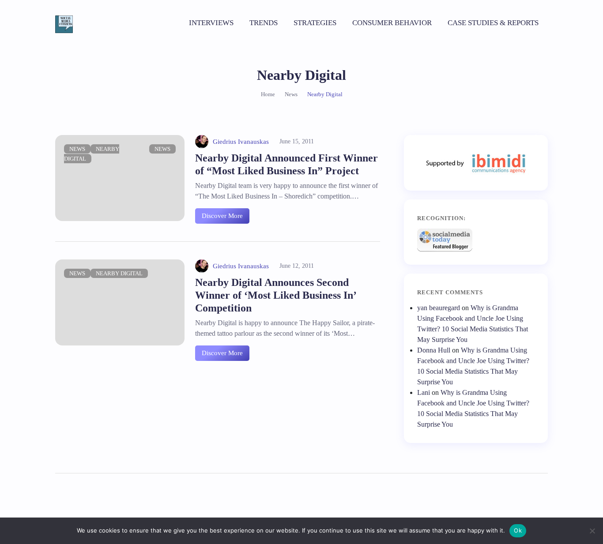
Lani (423, 392)
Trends (263, 23)
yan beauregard (438, 307)
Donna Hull (433, 350)
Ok (518, 530)
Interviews (211, 23)
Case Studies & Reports (493, 23)
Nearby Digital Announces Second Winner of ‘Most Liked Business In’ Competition (275, 295)
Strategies (315, 23)
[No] (592, 530)
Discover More (222, 215)
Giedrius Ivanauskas (241, 141)
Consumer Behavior (392, 23)
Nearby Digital (119, 273)
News (77, 149)
